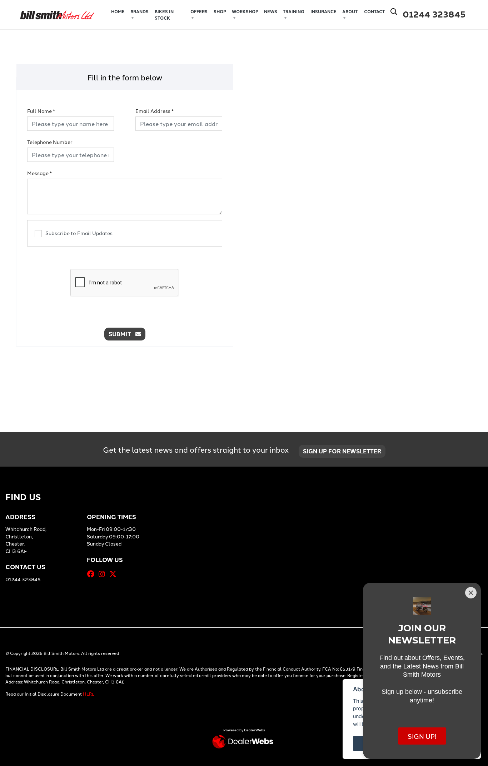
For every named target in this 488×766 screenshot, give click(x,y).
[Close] (471, 592)
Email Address (154, 110)
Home (118, 11)
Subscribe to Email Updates (79, 233)
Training (293, 11)
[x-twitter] (114, 574)
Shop (220, 11)
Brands (139, 11)
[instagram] (103, 574)
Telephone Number (50, 141)
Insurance (323, 11)
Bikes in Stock (164, 14)
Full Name (41, 110)
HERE (88, 694)
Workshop (245, 11)
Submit (122, 334)
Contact (374, 11)
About (350, 11)
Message (39, 172)
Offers (199, 11)
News (270, 11)
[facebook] (92, 574)
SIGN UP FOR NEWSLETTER (342, 451)
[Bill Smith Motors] (57, 13)
